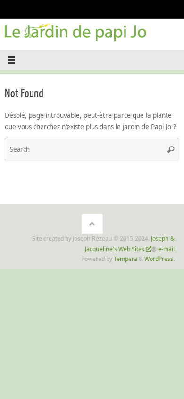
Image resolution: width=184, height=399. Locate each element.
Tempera (125, 259)
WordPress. (159, 259)
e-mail (166, 249)
